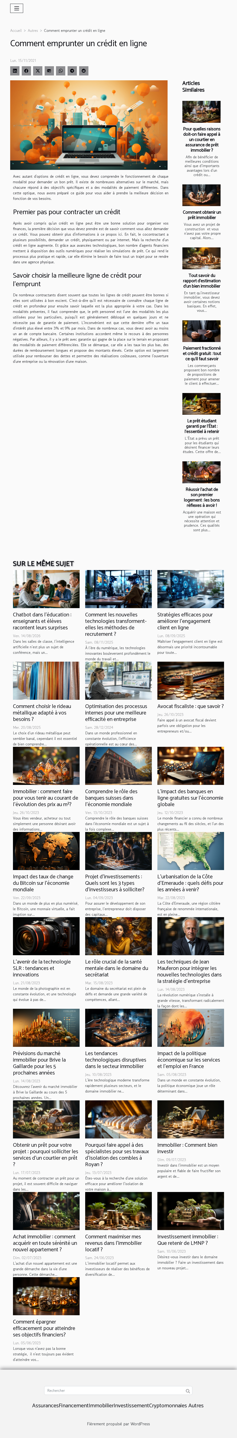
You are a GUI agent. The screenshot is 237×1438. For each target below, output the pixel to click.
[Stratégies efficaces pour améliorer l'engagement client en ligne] (190, 588)
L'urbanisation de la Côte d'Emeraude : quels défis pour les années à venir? (190, 883)
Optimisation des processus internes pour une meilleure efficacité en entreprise (116, 713)
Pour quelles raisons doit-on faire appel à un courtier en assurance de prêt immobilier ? (202, 140)
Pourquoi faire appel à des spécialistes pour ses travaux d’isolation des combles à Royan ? (117, 1155)
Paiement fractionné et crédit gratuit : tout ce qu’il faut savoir (202, 354)
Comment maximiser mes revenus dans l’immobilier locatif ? (113, 1243)
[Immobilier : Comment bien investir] (190, 1119)
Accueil (16, 30)
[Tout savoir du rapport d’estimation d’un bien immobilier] (201, 258)
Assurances (45, 1405)
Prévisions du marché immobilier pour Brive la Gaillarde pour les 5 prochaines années (39, 1063)
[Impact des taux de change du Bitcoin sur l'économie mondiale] (46, 850)
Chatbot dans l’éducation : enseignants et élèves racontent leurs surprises (42, 621)
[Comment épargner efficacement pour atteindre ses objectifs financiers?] (46, 1295)
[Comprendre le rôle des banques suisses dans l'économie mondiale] (118, 765)
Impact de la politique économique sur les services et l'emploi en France (188, 1060)
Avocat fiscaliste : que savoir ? (190, 706)
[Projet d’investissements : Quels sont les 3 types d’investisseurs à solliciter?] (118, 850)
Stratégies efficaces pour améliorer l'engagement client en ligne (185, 621)
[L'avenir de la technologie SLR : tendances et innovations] (46, 935)
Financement (74, 1405)
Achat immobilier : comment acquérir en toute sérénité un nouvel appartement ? (45, 1243)
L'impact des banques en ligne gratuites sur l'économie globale (190, 798)
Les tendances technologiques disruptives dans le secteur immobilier (115, 1060)
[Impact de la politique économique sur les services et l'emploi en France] (190, 1027)
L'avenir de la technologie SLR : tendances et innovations (42, 968)
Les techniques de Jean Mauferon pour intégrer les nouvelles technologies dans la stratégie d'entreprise (189, 972)
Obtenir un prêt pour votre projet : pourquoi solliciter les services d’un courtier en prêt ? (45, 1155)
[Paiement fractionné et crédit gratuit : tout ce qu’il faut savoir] (201, 331)
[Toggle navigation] (16, 8)
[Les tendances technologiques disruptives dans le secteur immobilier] (118, 1027)
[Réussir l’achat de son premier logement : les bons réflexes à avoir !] (201, 472)
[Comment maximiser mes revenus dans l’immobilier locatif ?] (118, 1210)
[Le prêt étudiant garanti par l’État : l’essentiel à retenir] (201, 404)
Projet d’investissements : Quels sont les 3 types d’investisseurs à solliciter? (114, 883)
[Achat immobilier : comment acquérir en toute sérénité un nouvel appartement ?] (46, 1210)
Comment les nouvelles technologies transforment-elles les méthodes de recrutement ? (116, 624)
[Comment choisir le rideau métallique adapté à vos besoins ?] (46, 680)
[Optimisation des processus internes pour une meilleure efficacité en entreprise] (118, 680)
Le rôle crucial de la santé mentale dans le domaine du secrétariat (116, 968)
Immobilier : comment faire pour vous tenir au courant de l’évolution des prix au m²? (45, 798)
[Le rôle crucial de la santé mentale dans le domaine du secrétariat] (118, 935)
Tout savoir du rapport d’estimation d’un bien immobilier (202, 281)
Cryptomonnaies (168, 1405)
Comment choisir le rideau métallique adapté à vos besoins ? (42, 713)
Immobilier (101, 1405)
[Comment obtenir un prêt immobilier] (201, 195)
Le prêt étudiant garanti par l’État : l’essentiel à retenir (202, 426)
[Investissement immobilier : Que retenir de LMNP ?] (190, 1210)
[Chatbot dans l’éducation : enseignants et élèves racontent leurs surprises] (46, 588)
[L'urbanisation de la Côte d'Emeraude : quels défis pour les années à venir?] (190, 850)
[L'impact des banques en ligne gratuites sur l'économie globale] (190, 765)
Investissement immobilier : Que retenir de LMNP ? (187, 1240)
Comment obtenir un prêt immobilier (202, 215)
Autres (33, 30)
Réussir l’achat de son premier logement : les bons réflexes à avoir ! (202, 497)
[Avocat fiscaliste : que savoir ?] (190, 680)
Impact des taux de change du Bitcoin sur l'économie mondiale (43, 883)
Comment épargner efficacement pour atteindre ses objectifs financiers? (44, 1328)
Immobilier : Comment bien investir (187, 1148)
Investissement (131, 1405)
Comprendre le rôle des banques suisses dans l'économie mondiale (111, 798)
